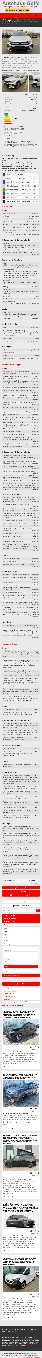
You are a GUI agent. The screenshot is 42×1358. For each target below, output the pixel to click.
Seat (5, 937)
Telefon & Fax (8, 996)
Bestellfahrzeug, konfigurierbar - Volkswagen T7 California (21, 1166)
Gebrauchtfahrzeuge (11, 975)
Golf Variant (8, 955)
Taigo (6, 966)
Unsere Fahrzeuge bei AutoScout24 (15, 1002)
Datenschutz (34, 1329)
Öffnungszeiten (9, 994)
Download (7, 138)
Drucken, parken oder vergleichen (22, 895)
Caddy (6, 947)
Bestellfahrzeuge (10, 921)
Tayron (6, 968)
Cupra (6, 925)
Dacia (6, 928)
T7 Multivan (8, 961)
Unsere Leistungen (10, 991)
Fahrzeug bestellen (21, 888)
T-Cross (7, 957)
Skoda (6, 941)
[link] (5, 1066)
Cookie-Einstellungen (9, 1332)
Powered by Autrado (33, 1357)
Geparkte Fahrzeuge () (21, 906)
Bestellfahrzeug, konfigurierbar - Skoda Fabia (21, 1227)
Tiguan (6, 971)
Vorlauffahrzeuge (10, 918)
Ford (5, 931)
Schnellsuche (21, 901)
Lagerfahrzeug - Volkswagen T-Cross (21, 1038)
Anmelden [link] (22, 984)
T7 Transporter (8, 964)
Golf (6, 952)
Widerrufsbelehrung (22, 1329)
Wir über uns (8, 988)
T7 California (8, 959)
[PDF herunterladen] (21, 119)
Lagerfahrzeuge (9, 915)
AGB (12, 1329)
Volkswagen (7, 944)
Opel (5, 934)
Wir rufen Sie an (21, 891)
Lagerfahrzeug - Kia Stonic (21, 1101)
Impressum (6, 1329)
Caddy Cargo (8, 950)
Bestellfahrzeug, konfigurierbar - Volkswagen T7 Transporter (21, 1287)
